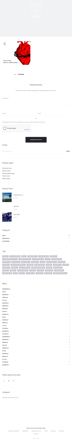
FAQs (45, 431)
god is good (25, 262)
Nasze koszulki (5, 238)
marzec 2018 (5, 297)
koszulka (61, 262)
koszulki (6, 264)
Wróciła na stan (6, 176)
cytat (48, 259)
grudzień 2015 (5, 365)
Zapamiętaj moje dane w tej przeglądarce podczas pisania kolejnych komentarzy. (23, 122)
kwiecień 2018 (5, 294)
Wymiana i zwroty (36, 431)
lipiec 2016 (4, 345)
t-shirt (32, 270)
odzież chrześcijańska (38, 267)
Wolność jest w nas (7, 168)
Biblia (5, 256)
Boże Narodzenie (15, 256)
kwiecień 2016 (5, 353)
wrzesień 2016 (5, 339)
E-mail (39, 113)
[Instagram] (13, 381)
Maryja (49, 264)
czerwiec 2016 (5, 348)
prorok (5, 270)
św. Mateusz (30, 273)
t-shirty (40, 270)
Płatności (61, 431)
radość (13, 270)
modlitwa (6, 267)
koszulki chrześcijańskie (18, 264)
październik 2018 (6, 289)
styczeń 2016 (5, 362)
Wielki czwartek (6, 179)
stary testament (23, 270)
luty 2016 (4, 359)
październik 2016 (6, 337)
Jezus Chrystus (51, 262)
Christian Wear (43, 256)
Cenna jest (16, 206)
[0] (67, 8)
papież (49, 267)
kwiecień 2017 (5, 320)
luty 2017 (4, 325)
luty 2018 (4, 300)
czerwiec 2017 (5, 314)
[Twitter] (9, 381)
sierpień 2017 (5, 308)
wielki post (49, 270)
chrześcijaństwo (38, 259)
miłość (65, 264)
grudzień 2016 (5, 331)
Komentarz (5, 98)
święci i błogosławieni (60, 273)
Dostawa (53, 431)
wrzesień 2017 (5, 306)
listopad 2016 (5, 334)
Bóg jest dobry (32, 256)
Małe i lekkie (17, 215)
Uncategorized (5, 241)
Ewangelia (6, 262)
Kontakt (36, 434)
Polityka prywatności (13, 431)
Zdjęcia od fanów (6, 171)
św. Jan (22, 273)
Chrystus (53, 256)
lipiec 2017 (4, 311)
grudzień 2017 (5, 303)
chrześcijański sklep (24, 259)
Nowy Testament (25, 267)
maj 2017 (4, 317)
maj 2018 (4, 292)
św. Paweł (39, 273)
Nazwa (4, 113)
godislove (35, 262)
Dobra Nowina (56, 259)
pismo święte (58, 267)
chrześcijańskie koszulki (10, 259)
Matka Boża (57, 264)
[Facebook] (4, 381)
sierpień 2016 (5, 342)
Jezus (43, 262)
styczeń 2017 (5, 328)
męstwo (14, 267)
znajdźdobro (59, 270)
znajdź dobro (7, 273)
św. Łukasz (48, 273)
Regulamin (25, 431)
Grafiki (4, 235)
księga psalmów (39, 264)
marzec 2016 (5, 356)
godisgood (15, 262)
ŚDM (15, 273)
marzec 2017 (5, 322)
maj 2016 (4, 351)
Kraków (30, 264)
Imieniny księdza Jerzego (8, 173)
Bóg (24, 256)
